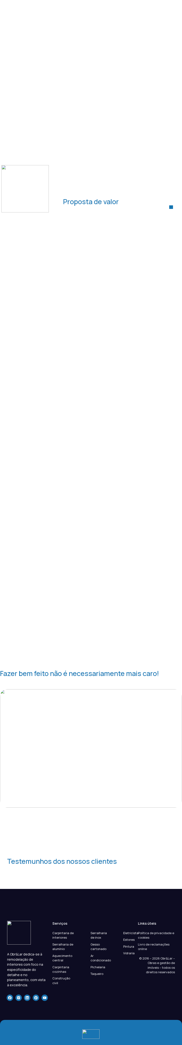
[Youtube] (44, 998)
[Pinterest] (36, 998)
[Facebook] (10, 998)
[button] (171, 207)
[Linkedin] (27, 998)
